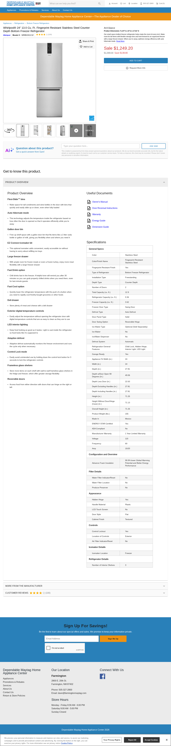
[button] (109, 3)
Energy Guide (98, 220)
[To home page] (24, 3)
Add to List (87, 47)
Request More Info (137, 68)
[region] (85, 740)
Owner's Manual (100, 202)
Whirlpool (6, 35)
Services (45, 10)
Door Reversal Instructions (104, 208)
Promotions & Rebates (28, 10)
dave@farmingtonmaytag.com (72, 693)
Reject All (132, 740)
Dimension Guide (100, 227)
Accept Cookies (151, 740)
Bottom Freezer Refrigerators (38, 23)
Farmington (58, 675)
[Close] (167, 740)
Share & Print (88, 41)
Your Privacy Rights (111, 740)
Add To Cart (135, 61)
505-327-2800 (65, 690)
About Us (56, 10)
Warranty (96, 214)
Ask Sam (154, 146)
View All (90, 130)
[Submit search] (99, 3)
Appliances (11, 10)
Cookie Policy (67, 743)
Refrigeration (19, 23)
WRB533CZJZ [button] (28, 35)
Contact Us (67, 10)
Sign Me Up (113, 639)
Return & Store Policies (14, 695)
